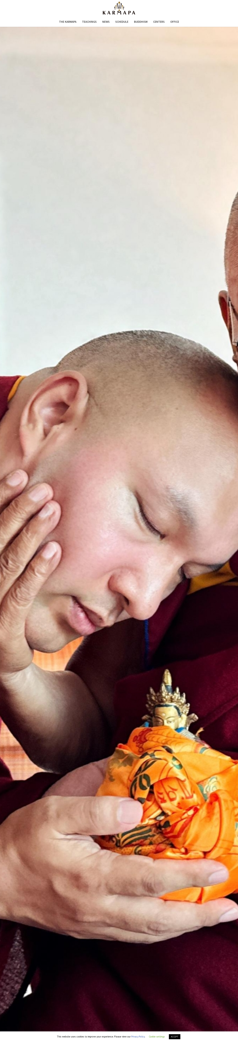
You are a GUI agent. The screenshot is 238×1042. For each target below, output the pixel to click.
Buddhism (140, 22)
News (106, 22)
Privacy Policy (138, 1036)
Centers (159, 22)
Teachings (89, 22)
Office (174, 22)
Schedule (121, 22)
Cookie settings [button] (157, 1036)
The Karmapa (67, 22)
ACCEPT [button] (174, 1036)
